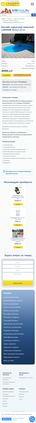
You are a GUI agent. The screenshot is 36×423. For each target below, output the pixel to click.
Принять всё (6, 419)
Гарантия (5, 404)
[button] (32, 419)
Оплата (5, 401)
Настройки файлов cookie (18, 419)
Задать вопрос (18, 283)
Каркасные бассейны (19, 19)
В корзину (6, 75)
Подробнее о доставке (10, 90)
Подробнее (18, 204)
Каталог (9, 19)
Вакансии (21, 394)
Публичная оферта (8, 391)
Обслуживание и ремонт (26, 377)
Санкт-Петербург (11, 5)
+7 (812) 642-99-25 (12, 3)
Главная (3, 19)
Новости (21, 397)
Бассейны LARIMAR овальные (11, 20)
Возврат (5, 406)
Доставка (5, 398)
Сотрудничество (23, 391)
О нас (20, 399)
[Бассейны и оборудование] (17, 11)
